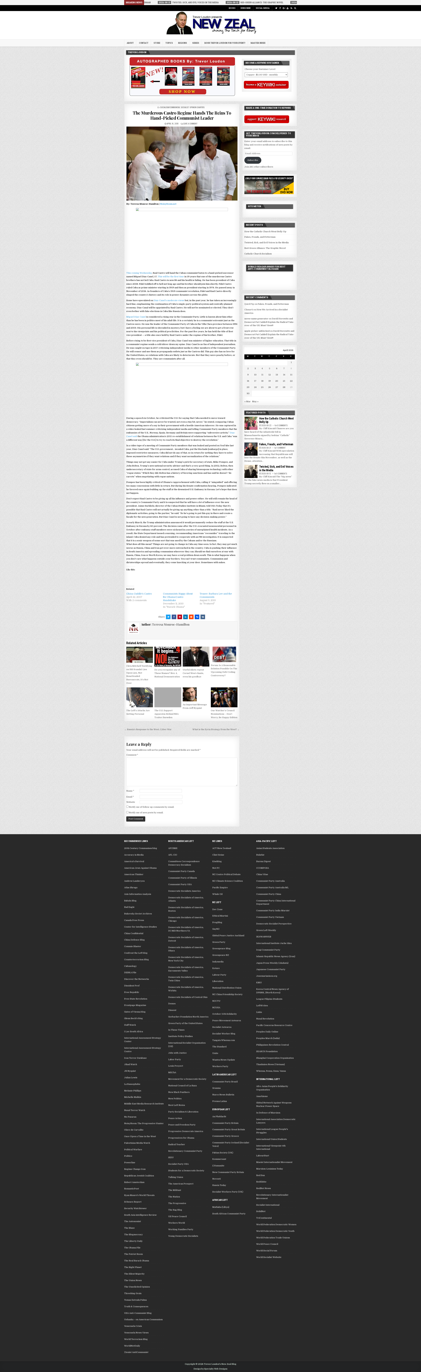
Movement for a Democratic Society (187, 1079)
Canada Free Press (134, 920)
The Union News (133, 1280)
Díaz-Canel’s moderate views (169, 300)
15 (291, 374)
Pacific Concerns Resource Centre (274, 1025)
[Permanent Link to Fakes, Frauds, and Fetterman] (251, 449)
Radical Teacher (176, 1144)
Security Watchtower (135, 1208)
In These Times (176, 1030)
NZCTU (216, 1001)
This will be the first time (171, 276)
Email (130, 797)
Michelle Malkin (132, 1097)
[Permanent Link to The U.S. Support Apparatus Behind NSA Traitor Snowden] (167, 697)
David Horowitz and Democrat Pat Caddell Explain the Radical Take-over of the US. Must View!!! (269, 322)
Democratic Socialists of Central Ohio (188, 997)
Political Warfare (133, 1149)
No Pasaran (130, 1117)
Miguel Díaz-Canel (136, 317)
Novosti (216, 1179)
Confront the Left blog (136, 953)
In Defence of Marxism (268, 1112)
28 (284, 387)
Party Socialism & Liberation (183, 1111)
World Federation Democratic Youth (275, 1231)
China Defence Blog (134, 940)
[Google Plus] (283, 8)
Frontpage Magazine (135, 1005)
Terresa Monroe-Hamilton (170, 624)
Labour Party (219, 975)
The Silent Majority (134, 1274)
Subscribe (245, 8)
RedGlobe (261, 1182)
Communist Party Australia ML (272, 887)
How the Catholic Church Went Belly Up (265, 231)
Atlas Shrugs (130, 887)
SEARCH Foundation (267, 1051)
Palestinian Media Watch (137, 1143)
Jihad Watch (130, 1064)
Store (157, 43)
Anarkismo (262, 1096)
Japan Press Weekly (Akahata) (272, 963)
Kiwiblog (217, 861)
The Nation (174, 1196)
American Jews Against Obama (140, 868)
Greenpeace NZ (220, 955)
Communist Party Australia (270, 881)
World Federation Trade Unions (273, 1237)
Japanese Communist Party (270, 969)
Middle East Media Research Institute (144, 1103)
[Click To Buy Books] (182, 95)
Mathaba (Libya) (220, 1207)
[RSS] (291, 8)
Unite (215, 1053)
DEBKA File (130, 972)
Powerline (129, 1162)
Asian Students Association (270, 848)
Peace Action (175, 1118)
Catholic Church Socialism (258, 253)
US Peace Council (177, 1216)
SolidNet (260, 1211)
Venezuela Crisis (133, 1326)
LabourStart (262, 1155)
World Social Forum (266, 1250)
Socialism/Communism (170, 107)
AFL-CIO (172, 855)
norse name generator (256, 318)
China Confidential (133, 933)
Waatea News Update (223, 1060)
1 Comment (281, 447)
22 (291, 381)
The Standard (219, 1046)
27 (276, 387)
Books (232, 8)
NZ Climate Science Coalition (227, 881)
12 (269, 374)
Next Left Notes (176, 1105)
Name (130, 791)
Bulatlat (260, 855)
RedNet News (263, 1188)
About (130, 43)
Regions (182, 43)
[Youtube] (287, 8)
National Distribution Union (226, 988)
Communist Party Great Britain (228, 1129)
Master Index (258, 43)
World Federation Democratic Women (276, 1224)
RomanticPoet (131, 1188)
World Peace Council (267, 1244)
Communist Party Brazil (225, 1081)
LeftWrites (262, 1005)
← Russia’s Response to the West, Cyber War (148, 729)
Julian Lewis (130, 1077)
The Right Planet (133, 1267)
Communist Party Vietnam (270, 917)
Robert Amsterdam (134, 1182)
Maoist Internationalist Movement (274, 1162)
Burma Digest (263, 861)
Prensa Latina (219, 1101)
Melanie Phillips (132, 1090)
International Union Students (271, 1139)
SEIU (171, 1157)
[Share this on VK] (202, 617)
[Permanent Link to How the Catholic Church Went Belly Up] (251, 423)
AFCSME (172, 848)
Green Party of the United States (185, 1023)
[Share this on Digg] (197, 617)
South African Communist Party (229, 1213)
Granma (216, 1088)
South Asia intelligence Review (140, 1215)
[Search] (295, 8)
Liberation (217, 981)
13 (277, 374)
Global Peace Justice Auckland (228, 935)
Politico (128, 1156)
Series (195, 43)
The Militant (174, 1190)
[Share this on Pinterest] (179, 617)
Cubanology (130, 966)
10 (255, 374)
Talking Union (175, 1177)
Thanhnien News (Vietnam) (270, 1064)
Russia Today (219, 1185)
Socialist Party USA (178, 1164)
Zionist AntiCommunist (136, 1352)
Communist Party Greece (225, 1136)
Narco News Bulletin (223, 1094)
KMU (259, 982)
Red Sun (260, 1175)
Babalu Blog (130, 900)
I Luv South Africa (133, 1031)
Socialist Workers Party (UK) (227, 1192)
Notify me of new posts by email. (146, 812)
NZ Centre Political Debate (226, 874)
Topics (169, 43)
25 (262, 387)
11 (262, 374)
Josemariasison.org (266, 976)
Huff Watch (130, 1025)
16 (248, 381)
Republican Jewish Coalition (139, 1175)
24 (255, 387)
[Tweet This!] (168, 617)
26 (269, 387)
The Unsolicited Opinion (137, 1287)
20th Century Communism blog (140, 848)
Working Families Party (180, 1229)
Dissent (172, 1010)
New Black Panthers (179, 1092)
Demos (172, 1003)
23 (248, 387)
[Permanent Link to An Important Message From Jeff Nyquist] (196, 694)
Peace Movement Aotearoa (226, 1020)
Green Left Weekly (266, 930)
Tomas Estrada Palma (135, 1300)
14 (284, 374)
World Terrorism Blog (136, 1339)
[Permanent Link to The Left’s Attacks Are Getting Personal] (139, 697)
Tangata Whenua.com (223, 1040)
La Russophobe (132, 1084)
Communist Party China (268, 894)
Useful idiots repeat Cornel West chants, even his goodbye (193, 673)
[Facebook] (280, 8)
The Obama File (132, 1247)
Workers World (176, 1223)
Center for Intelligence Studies (140, 927)
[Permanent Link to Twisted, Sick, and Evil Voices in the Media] (251, 471)
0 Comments (282, 425)
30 (248, 393)
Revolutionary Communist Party (185, 1151)
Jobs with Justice (177, 1053)
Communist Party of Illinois (182, 878)
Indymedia (217, 961)
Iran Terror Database (135, 1058)
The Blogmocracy (133, 1234)
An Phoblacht (219, 1116)
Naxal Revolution (265, 1018)
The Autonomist (132, 1221)
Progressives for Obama (181, 1138)
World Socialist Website (268, 1257)
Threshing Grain (132, 1293)
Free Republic (131, 992)
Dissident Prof (131, 985)
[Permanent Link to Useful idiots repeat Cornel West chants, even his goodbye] (196, 657)
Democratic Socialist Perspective (274, 923)
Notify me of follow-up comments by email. (151, 807)
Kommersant (219, 1159)
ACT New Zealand (221, 848)
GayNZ (216, 929)
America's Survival (134, 861)
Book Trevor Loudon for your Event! (224, 43)
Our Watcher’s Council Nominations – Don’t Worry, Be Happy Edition (224, 714)
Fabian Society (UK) (222, 1152)
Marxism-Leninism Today (269, 1169)
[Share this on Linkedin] (185, 617)
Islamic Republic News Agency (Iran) (275, 956)
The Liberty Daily (133, 1241)
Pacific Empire (220, 887)
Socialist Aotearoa (221, 1027)
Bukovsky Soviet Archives (138, 913)
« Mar (247, 401)
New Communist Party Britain (228, 1172)
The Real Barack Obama (136, 1260)
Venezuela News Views (136, 1332)
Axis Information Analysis (137, 894)
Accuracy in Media (134, 855)
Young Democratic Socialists (183, 1236)
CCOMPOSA (262, 868)
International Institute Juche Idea (274, 943)
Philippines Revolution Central (272, 1045)
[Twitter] (276, 8)
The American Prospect (180, 1183)
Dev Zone (217, 909)
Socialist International (267, 1205)
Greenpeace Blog (221, 948)
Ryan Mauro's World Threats (139, 1195)
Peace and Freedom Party (182, 1124)
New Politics (175, 1098)
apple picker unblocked (257, 331)
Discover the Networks (136, 979)
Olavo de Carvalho (133, 1130)
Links (259, 1012)
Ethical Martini (220, 916)
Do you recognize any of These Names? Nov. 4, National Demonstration (167, 673)
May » (255, 401)
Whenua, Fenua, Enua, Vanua (271, 1071)
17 (255, 381)
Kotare (216, 968)
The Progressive (177, 1203)
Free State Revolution (135, 999)
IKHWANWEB (263, 936)
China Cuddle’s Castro (139, 593)
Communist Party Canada (181, 871)
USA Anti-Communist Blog (138, 1313)
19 (269, 381)
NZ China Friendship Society (227, 994)
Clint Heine (218, 855)
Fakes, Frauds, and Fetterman (259, 237)
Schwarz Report (132, 1202)
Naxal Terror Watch (134, 1110)
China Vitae (262, 874)
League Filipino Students (269, 999)
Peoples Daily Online (267, 1031)
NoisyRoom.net (168, 204)
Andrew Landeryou (134, 881)
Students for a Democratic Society (186, 1170)
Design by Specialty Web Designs (210, 1369)
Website (130, 802)
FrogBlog (217, 922)
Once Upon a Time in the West (140, 1136)
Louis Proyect (175, 1066)
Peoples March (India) (268, 1038)
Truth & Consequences (136, 1306)
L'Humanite (218, 1165)
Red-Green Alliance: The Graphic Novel (265, 248)
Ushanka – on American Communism (143, 1319)
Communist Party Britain (225, 1123)
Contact (143, 43)
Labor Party (174, 1059)
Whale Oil (217, 894)
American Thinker (133, 874)
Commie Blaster (132, 946)
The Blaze (129, 1228)
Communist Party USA (180, 884)
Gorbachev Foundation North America (188, 1016)
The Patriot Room (133, 1254)
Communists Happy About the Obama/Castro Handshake (178, 597)
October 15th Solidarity (224, 1014)
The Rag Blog (175, 1210)
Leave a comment (190, 123)
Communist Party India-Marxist (272, 910)
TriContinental (264, 1218)
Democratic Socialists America (184, 891)
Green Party (218, 942)
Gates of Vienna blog (135, 1012)
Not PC (216, 868)
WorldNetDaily (132, 1346)
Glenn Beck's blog (133, 1018)
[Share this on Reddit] (191, 617)
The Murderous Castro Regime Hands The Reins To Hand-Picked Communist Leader (182, 115)
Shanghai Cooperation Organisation (275, 1058)
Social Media (263, 8)
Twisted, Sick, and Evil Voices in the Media (266, 242)
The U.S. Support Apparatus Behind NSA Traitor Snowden (166, 714)
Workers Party (220, 1066)
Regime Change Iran (135, 1169)
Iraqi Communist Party (268, 950)
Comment (132, 755)
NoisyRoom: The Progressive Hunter (144, 1123)
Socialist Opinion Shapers (193, 107)
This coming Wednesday (139, 273)
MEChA (172, 1072)
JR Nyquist (130, 1071)
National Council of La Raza (182, 1085)
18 (262, 381)
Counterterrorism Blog (136, 959)
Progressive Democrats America (185, 1131)
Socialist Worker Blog (223, 1033)
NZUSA (216, 1007)
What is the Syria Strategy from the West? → (215, 729)
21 (284, 381)
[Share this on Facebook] (174, 617)
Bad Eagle (129, 907)
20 (276, 381)
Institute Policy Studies (180, 1036)
